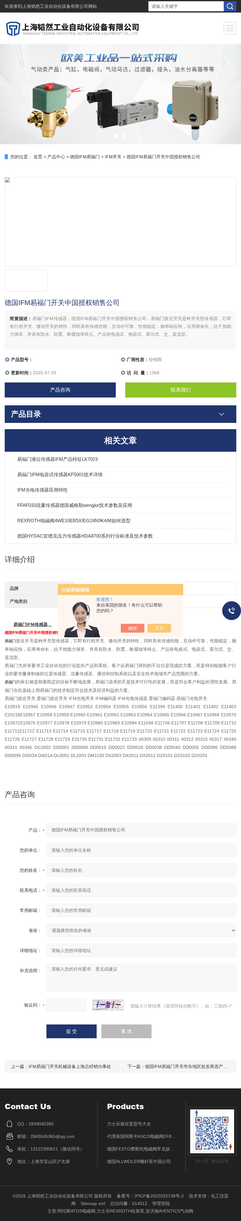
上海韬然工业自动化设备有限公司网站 (59, 6)
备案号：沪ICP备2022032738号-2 (150, 1195)
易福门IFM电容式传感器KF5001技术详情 (60, 474)
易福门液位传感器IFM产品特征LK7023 (57, 459)
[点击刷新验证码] (108, 1005)
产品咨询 (60, 389)
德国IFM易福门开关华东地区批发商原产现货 (188, 1066)
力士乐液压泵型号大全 (129, 1123)
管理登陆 (161, 1203)
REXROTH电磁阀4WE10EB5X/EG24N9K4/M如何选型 (74, 520)
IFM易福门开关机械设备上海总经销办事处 (70, 1066)
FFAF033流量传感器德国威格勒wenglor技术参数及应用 (74, 505)
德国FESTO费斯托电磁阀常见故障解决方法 (141, 1148)
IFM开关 (113, 156)
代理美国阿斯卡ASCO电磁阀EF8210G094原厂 (141, 1136)
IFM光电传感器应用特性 (42, 489)
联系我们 (181, 389)
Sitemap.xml (93, 1203)
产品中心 (56, 156)
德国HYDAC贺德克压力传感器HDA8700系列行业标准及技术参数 (85, 536)
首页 (38, 156)
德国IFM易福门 (85, 156)
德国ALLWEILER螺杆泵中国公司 (139, 1161)
